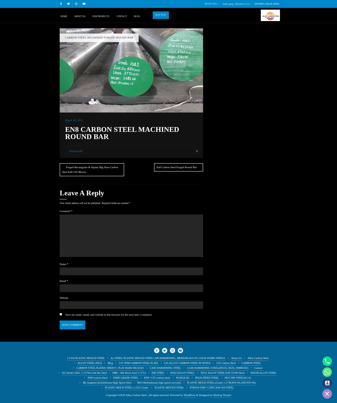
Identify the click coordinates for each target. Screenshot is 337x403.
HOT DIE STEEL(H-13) (238, 377)
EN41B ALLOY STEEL (263, 372)
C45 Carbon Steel (226, 363)
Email (64, 281)
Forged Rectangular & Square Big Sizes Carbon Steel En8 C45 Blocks (90, 169)
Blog (110, 363)
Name (64, 264)
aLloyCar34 (75, 151)
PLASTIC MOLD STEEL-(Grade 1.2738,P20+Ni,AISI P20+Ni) (221, 382)
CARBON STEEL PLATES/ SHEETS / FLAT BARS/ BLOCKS (110, 367)
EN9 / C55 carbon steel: (157, 377)
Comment (66, 211)
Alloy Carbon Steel (257, 358)
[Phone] (327, 361)
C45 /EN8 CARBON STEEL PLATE (138, 363)
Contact (258, 367)
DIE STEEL (158, 372)
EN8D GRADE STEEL (125, 377)
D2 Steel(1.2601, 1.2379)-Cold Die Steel (84, 372)
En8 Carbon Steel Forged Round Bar (177, 167)
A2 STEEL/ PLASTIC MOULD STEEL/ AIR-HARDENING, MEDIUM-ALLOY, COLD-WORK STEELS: (168, 358)
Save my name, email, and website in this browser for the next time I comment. (108, 314)
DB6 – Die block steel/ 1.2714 (129, 372)
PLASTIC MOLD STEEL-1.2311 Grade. (127, 387)
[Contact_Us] (327, 383)
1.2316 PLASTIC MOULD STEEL (86, 358)
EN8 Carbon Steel (97, 377)
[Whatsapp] (327, 372)
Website (64, 297)
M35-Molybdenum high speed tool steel (159, 382)
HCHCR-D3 (182, 377)
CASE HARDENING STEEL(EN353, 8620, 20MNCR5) (217, 367)
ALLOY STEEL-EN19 (90, 363)
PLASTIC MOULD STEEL (169, 387)
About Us (236, 358)
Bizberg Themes (222, 395)
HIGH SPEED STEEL (207, 377)
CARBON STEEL (251, 363)
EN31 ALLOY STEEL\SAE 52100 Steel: (223, 372)
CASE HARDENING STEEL (165, 367)
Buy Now (161, 15)
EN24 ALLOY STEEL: (182, 372)
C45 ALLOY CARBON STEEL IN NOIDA (187, 363)
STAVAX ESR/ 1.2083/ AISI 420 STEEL (212, 387)
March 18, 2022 (74, 120)
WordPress (189, 395)
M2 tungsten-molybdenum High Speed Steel (107, 382)
